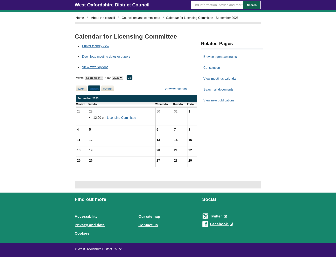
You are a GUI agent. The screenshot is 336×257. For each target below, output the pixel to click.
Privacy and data (90, 225)
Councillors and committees (141, 17)
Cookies (82, 233)
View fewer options (95, 67)
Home (80, 17)
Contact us (148, 225)
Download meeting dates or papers (106, 56)
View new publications (218, 100)
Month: (80, 77)
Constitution (211, 67)
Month (94, 89)
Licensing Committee (121, 117)
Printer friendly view (95, 46)
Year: (108, 77)
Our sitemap (149, 216)
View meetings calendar (220, 78)
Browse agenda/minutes (220, 56)
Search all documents (218, 89)
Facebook (219, 224)
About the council (103, 17)
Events (107, 89)
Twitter (216, 216)
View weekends (176, 89)
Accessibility (86, 216)
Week (81, 89)
